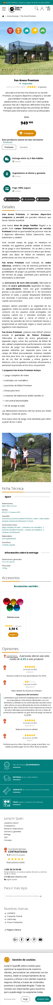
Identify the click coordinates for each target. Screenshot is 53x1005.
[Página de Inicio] (3, 16)
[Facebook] (21, 939)
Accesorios (29, 199)
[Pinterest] (34, 939)
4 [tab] (10, 69)
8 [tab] (19, 69)
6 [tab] (15, 69)
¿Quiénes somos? (11, 823)
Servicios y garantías (12, 831)
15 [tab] (37, 69)
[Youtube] (40, 939)
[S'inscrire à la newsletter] (40, 896)
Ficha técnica (13, 199)
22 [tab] (27, 72)
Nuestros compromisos (13, 828)
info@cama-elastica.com (15, 876)
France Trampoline (15, 922)
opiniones (42, 87)
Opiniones (44, 199)
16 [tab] (39, 69)
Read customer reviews (16, 862)
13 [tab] (32, 69)
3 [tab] (7, 69)
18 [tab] (44, 69)
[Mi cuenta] (42, 9)
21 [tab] (51, 69)
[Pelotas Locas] (13, 604)
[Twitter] (27, 939)
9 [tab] (22, 69)
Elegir (25, 999)
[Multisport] (26, 48)
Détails (26, 117)
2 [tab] (5, 69)
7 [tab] (17, 69)
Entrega (7, 834)
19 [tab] (46, 69)
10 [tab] (24, 69)
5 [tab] (12, 69)
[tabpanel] (26, 48)
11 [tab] (27, 69)
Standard (24, 147)
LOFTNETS (11, 913)
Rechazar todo (9, 999)
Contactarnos (9, 825)
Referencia (11, 87)
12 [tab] (29, 69)
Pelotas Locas (13, 617)
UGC (6, 837)
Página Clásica (14, 929)
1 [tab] (2, 69)
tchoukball (6, 268)
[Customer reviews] (15, 850)
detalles (18, 161)
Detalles (8, 206)
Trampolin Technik (14, 916)
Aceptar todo (43, 999)
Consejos (8, 840)
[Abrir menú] (4, 7)
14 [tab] (34, 69)
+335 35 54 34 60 (12, 869)
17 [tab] (41, 69)
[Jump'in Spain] (18, 9)
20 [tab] (49, 69)
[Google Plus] (15, 939)
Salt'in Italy (11, 919)
